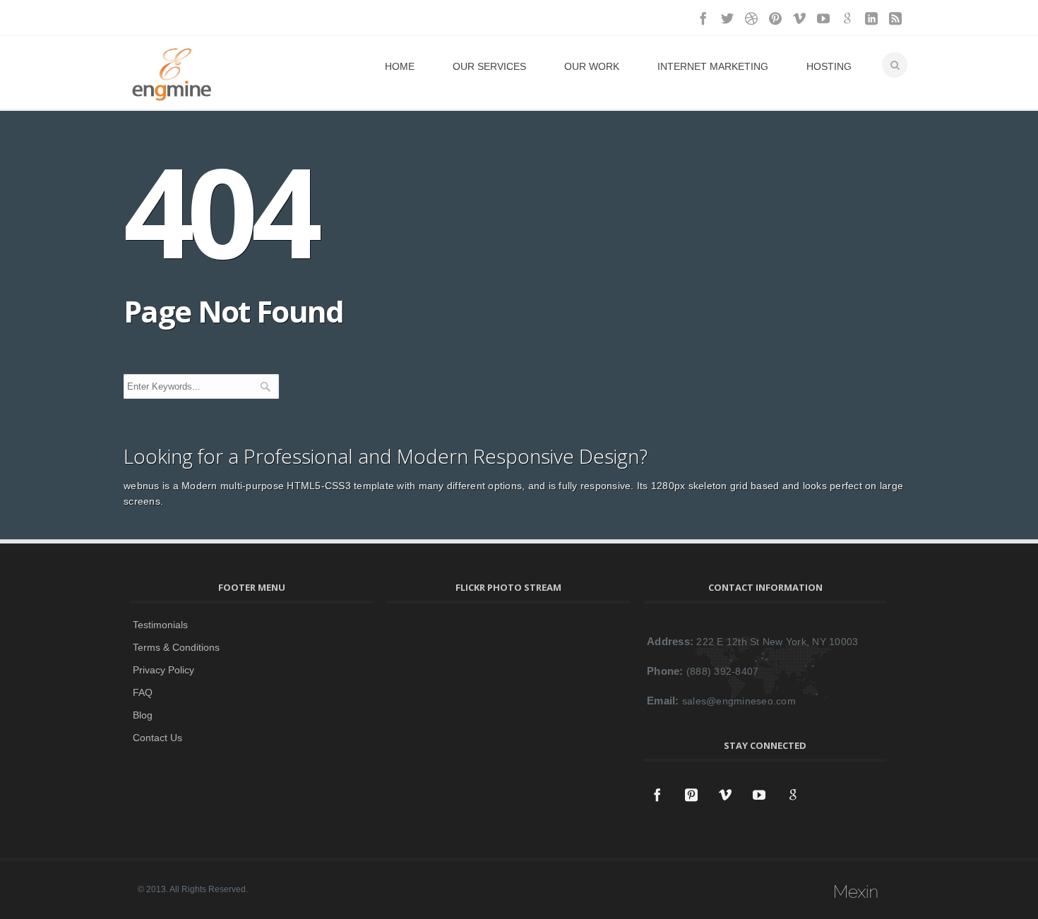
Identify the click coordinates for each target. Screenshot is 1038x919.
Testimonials (160, 624)
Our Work (591, 66)
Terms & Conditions (176, 647)
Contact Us (157, 737)
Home (399, 66)
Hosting (829, 66)
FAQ (143, 692)
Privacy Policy (163, 669)
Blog (143, 715)
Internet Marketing (712, 66)
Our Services (489, 66)
